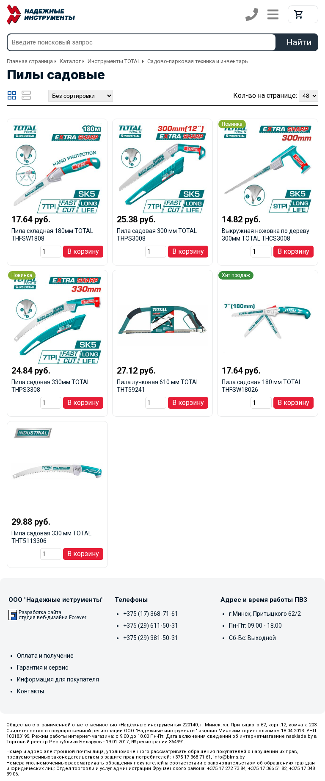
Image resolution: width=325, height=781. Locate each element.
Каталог (70, 61)
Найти (298, 42)
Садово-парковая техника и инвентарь (197, 61)
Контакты (30, 691)
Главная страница (30, 61)
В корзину (83, 251)
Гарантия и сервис (42, 667)
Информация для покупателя (58, 679)
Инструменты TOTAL (114, 61)
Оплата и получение (45, 655)
